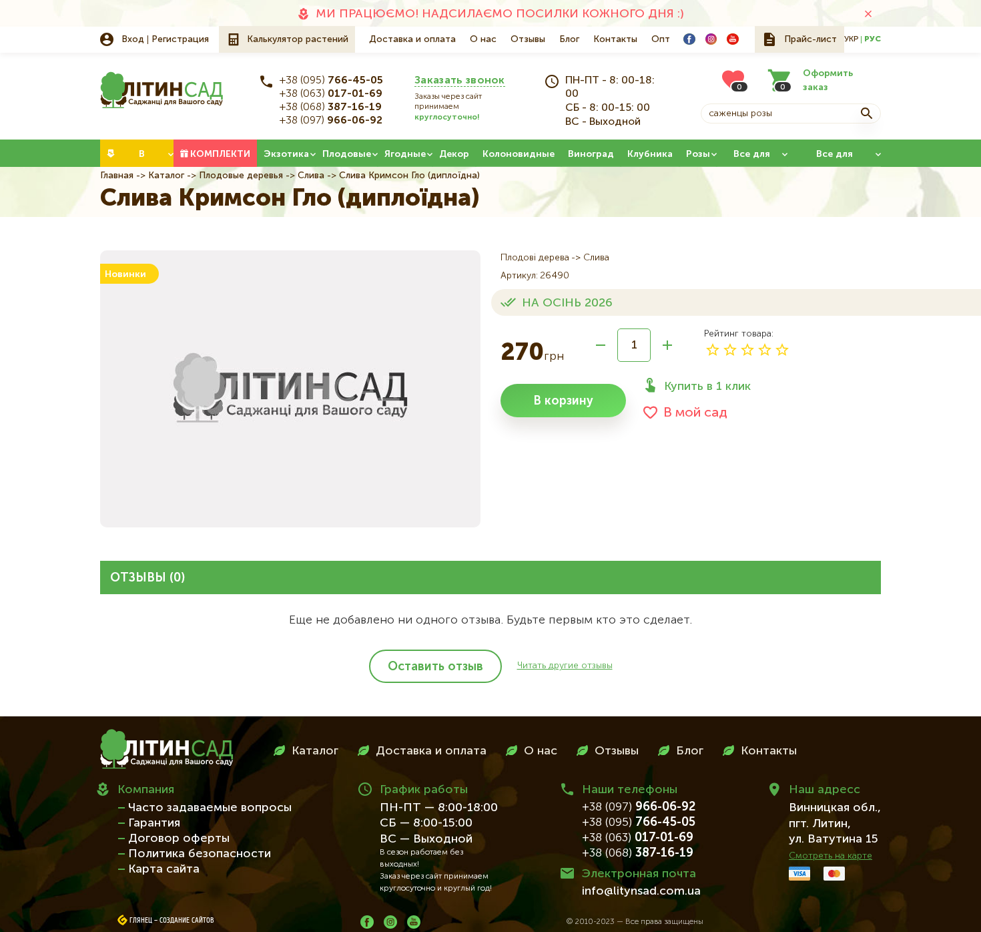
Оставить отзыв (435, 667)
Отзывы (528, 39)
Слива (311, 175)
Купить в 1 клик (707, 387)
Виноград (591, 154)
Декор (454, 154)
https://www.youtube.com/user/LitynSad (733, 39)
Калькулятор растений (297, 39)
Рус (872, 39)
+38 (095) (331, 80)
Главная (116, 175)
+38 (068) (331, 107)
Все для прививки (834, 158)
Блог (569, 39)
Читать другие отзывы (565, 665)
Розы (698, 154)
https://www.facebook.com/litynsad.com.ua (689, 39)
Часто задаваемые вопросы (210, 808)
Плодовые (346, 154)
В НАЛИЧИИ (141, 158)
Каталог (166, 175)
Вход (132, 39)
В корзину (563, 401)
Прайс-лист (810, 39)
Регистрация (180, 39)
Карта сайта (164, 869)
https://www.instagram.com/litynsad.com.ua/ (711, 39)
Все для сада (751, 158)
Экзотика (286, 154)
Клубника (650, 154)
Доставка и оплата (412, 39)
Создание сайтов (186, 921)
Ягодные (405, 154)
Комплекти (220, 154)
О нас (483, 39)
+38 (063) (331, 94)
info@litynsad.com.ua (641, 891)
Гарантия (154, 823)
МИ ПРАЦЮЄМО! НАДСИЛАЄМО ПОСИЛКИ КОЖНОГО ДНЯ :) (500, 14)
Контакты (615, 39)
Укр (851, 39)
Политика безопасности (199, 854)
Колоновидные (518, 154)
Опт (660, 39)
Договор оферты (179, 839)
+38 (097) (331, 120)
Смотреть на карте (830, 856)
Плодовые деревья (241, 175)
